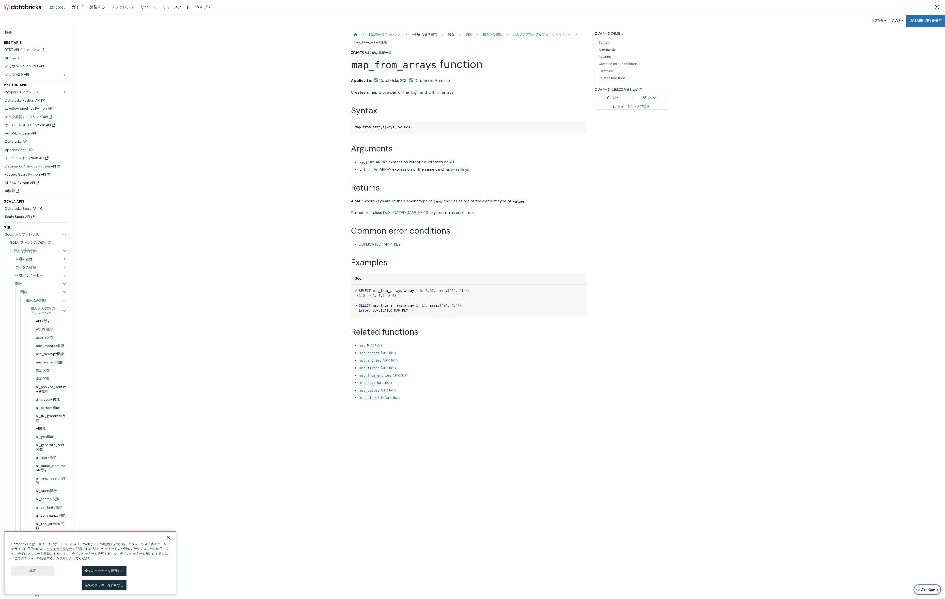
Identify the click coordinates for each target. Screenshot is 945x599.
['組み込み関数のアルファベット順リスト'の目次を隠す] (64, 310)
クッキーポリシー (59, 549)
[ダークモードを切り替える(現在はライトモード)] (937, 7)
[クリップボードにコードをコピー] (581, 127)
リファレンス (123, 7)
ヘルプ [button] (201, 7)
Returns (605, 57)
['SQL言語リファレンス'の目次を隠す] (64, 234)
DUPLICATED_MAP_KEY (404, 212)
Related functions (612, 78)
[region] (90, 563)
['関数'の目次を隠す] (64, 292)
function (371, 345)
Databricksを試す (926, 20)
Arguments (607, 49)
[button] (38, 251)
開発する (97, 7)
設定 (33, 571)
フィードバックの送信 (633, 106)
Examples (606, 71)
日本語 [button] (877, 20)
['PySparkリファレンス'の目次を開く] (64, 92)
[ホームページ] (355, 34)
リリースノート (176, 7)
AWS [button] (896, 20)
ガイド (77, 7)
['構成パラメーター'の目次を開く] (64, 275)
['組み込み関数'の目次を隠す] (64, 300)
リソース (148, 7)
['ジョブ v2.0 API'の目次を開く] (64, 74)
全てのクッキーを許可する (104, 585)
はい (615, 97)
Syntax (604, 42)
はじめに (58, 7)
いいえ (652, 97)
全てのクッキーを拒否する (104, 571)
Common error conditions (618, 64)
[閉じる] (168, 537)
